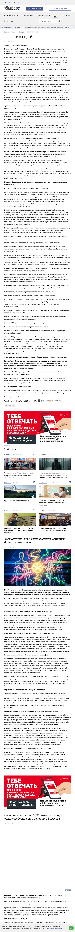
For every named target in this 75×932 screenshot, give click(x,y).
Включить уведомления (61, 8)
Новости (14, 32)
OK (71, 928)
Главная (6, 32)
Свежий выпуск (36, 8)
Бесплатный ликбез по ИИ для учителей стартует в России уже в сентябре (43, 27)
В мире (21, 32)
